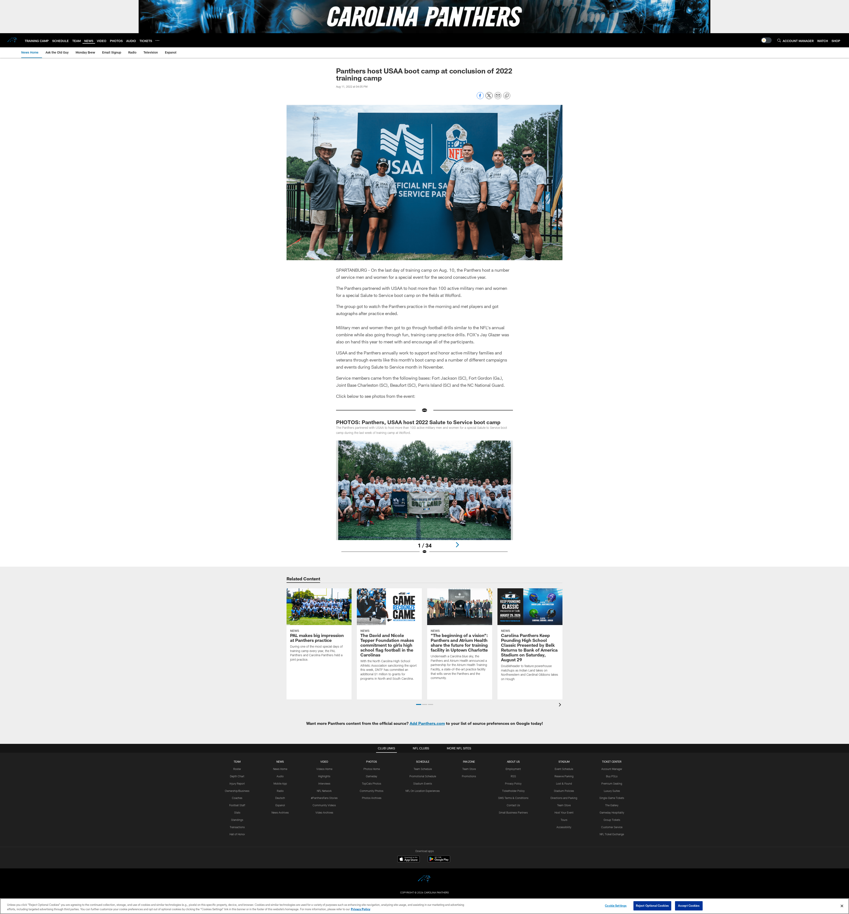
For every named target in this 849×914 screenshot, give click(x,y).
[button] (419, 704)
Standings (237, 819)
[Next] (457, 544)
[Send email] (497, 98)
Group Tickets (612, 819)
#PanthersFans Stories (324, 797)
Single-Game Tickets (611, 797)
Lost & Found (564, 783)
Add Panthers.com (427, 723)
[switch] (766, 40)
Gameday (371, 776)
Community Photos (371, 790)
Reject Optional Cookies (652, 905)
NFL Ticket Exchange (612, 834)
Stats (237, 812)
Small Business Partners (513, 812)
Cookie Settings (616, 905)
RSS (513, 776)
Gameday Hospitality (612, 812)
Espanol (280, 805)
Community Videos (324, 805)
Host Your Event (564, 812)
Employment (513, 768)
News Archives (280, 812)
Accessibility (563, 827)
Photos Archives (371, 797)
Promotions (469, 776)
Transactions (237, 827)
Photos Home (371, 768)
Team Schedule (423, 768)
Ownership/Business (237, 790)
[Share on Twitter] (489, 98)
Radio (280, 790)
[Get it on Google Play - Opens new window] (439, 861)
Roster (237, 768)
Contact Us (513, 805)
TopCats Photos (371, 783)
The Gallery (611, 805)
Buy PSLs (612, 776)
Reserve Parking (564, 776)
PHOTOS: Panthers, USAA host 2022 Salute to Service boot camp (418, 422)
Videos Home (324, 768)
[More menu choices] (157, 40)
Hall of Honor (237, 834)
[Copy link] (506, 96)
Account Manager (611, 768)
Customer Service (611, 827)
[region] (424, 906)
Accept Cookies (689, 905)
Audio (280, 776)
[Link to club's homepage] (12, 40)
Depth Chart (237, 776)
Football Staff (237, 805)
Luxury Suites (612, 790)
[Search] (779, 40)
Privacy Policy (513, 783)
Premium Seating (611, 783)
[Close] (842, 906)
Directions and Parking (564, 797)
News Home (280, 768)
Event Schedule (564, 768)
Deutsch (280, 797)
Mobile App (280, 783)
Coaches (237, 797)
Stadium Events (422, 783)
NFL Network (324, 790)
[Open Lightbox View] (424, 500)
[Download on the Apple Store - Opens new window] (408, 859)
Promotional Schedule (422, 776)
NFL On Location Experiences (422, 790)
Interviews (324, 783)
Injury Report (237, 783)
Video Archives (324, 812)
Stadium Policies (564, 790)
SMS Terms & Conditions (513, 797)
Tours (564, 819)
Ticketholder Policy (513, 790)
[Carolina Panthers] (424, 879)
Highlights (324, 776)
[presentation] (560, 705)
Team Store (469, 768)
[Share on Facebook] (480, 98)
